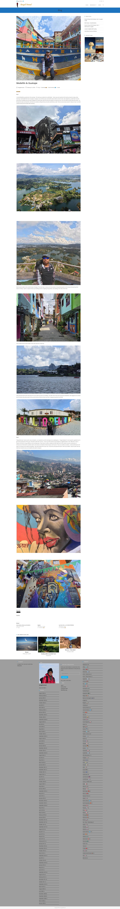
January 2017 (42, 843)
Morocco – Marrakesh (70, 650)
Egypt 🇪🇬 (84, 726)
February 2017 (42, 841)
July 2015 (41, 857)
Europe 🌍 (85, 731)
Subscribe (64, 677)
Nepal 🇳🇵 (85, 798)
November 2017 (42, 822)
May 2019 (41, 793)
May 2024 (41, 729)
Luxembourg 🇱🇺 (86, 779)
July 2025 (41, 705)
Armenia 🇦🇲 (85, 681)
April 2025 (41, 707)
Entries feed (63, 686)
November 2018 (42, 803)
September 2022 (42, 752)
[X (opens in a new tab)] (100, 1)
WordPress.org (64, 690)
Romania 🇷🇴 (85, 817)
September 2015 (42, 855)
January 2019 (42, 798)
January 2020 (42, 788)
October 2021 (42, 772)
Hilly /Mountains (86, 755)
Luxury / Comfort (86, 781)
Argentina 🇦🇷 (85, 678)
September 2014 (42, 862)
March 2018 (41, 812)
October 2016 (42, 850)
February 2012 (42, 877)
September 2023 (42, 736)
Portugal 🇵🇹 (85, 815)
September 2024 (42, 719)
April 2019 (41, 795)
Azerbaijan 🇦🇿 (86, 688)
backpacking (85, 690)
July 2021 (41, 776)
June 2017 (41, 834)
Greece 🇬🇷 (85, 748)
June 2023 (41, 741)
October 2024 (42, 717)
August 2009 (41, 888)
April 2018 (41, 810)
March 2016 (41, 853)
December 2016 (42, 846)
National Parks (86, 795)
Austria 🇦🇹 (85, 686)
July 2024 (41, 724)
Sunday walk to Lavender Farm (48, 654)
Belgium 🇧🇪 (85, 695)
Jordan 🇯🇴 (85, 769)
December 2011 (42, 879)
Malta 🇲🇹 (84, 784)
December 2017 (42, 819)
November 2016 (42, 848)
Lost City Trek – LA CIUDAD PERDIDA (66, 625)
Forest (84, 738)
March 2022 (41, 762)
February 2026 (42, 695)
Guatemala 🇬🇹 (86, 752)
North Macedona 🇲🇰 (87, 803)
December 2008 (42, 893)
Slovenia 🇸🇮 (85, 829)
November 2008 (42, 896)
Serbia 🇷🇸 (85, 824)
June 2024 (41, 726)
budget (84, 700)
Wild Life (84, 858)
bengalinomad (21, 87)
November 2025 (42, 700)
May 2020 (41, 786)
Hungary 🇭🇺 (85, 757)
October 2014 (42, 860)
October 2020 (42, 781)
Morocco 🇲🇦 (85, 793)
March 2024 (41, 731)
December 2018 (42, 800)
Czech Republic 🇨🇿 (86, 721)
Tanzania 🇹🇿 (85, 841)
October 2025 (42, 702)
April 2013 (41, 869)
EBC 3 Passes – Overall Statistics (90, 23)
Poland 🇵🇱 (85, 812)
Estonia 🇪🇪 (85, 729)
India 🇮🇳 (84, 762)
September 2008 (42, 898)
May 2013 (41, 867)
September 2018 (42, 805)
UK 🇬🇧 (84, 850)
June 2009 (41, 891)
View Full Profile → (43, 687)
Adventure (85, 664)
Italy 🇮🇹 (84, 767)
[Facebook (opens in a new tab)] (101, 1)
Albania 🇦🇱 (85, 669)
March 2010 (41, 886)
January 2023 (42, 745)
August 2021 (41, 774)
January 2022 (42, 764)
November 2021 (42, 769)
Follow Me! (19, 665)
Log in (62, 685)
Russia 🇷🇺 (85, 819)
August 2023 (41, 738)
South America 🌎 (52, 87)
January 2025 (42, 712)
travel (58, 87)
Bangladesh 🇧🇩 (86, 693)
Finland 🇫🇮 (85, 736)
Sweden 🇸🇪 (85, 836)
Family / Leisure (86, 733)
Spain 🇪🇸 (84, 834)
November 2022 (42, 748)
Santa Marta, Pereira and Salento (23, 625)
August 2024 (41, 721)
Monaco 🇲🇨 (85, 788)
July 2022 (41, 757)
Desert (84, 724)
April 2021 (41, 779)
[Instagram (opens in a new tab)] (103, 1)
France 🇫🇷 (85, 741)
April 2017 (41, 838)
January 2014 (42, 865)
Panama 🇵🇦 (85, 807)
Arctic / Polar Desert (87, 676)
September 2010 (42, 884)
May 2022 (41, 760)
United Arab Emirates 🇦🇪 (88, 853)
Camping (84, 705)
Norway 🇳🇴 (85, 805)
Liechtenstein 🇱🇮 (86, 776)
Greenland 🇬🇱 (85, 750)
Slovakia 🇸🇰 (85, 826)
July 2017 (41, 831)
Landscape (85, 774)
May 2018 (41, 807)
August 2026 (41, 693)
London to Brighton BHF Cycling (90, 29)
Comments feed (64, 688)
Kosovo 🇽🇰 (85, 772)
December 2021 (42, 767)
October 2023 (42, 733)
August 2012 (41, 874)
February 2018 (42, 814)
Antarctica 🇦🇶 (85, 671)
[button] (90, 45)
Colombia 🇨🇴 (44, 87)
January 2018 (42, 817)
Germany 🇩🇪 (85, 745)
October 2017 (42, 824)
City (39, 87)
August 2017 (41, 829)
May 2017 (41, 836)
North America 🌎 (86, 800)
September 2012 (42, 872)
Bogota (39, 625)
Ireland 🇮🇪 (85, 764)
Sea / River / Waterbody (88, 822)
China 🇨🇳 (84, 712)
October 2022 (42, 750)
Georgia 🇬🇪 (85, 743)
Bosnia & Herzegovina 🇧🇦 (88, 698)
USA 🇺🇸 (84, 855)
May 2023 (41, 743)
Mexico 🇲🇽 (85, 786)
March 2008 (41, 900)
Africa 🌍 (84, 667)
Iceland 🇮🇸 (85, 760)
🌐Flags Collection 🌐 (20, 1)
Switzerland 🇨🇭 (86, 838)
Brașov (26, 652)
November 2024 (42, 714)
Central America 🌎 (87, 710)
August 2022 (41, 755)
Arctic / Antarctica (86, 674)
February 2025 (42, 709)
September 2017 (42, 826)
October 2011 (42, 881)
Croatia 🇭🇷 (85, 719)
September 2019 (42, 791)
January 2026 (42, 698)
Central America (86, 707)
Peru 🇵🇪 (84, 810)
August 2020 (41, 783)
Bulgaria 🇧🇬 (85, 702)
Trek (84, 846)
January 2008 (42, 903)
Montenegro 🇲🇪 (86, 791)
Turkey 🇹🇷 (85, 848)
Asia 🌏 (84, 683)
